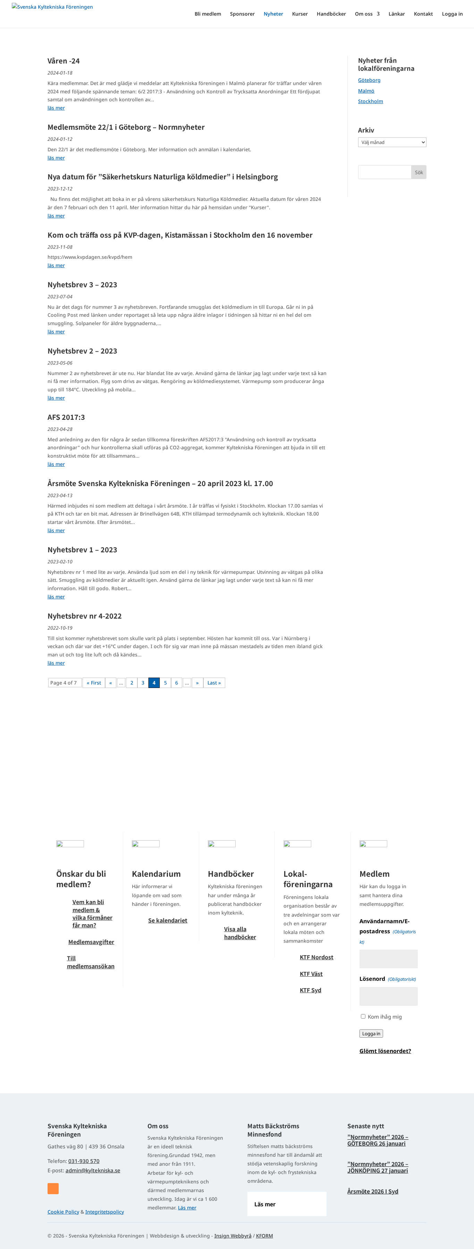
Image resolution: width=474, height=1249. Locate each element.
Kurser (300, 14)
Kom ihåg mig (385, 1016)
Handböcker (331, 14)
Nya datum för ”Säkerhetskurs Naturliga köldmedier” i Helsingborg (163, 176)
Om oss (364, 14)
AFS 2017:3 (66, 417)
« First (94, 682)
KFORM (264, 1235)
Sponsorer (242, 14)
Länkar (397, 14)
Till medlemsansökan (91, 962)
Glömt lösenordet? (385, 1051)
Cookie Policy (63, 1211)
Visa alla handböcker (240, 933)
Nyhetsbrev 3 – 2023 (82, 284)
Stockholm (370, 101)
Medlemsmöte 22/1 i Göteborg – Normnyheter (126, 127)
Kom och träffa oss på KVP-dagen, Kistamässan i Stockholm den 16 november (180, 235)
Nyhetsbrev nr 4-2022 (85, 616)
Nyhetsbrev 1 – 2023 (82, 549)
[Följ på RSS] (53, 1188)
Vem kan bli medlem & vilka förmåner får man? (92, 913)
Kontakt (423, 14)
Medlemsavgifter (91, 941)
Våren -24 (64, 61)
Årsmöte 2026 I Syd (372, 1191)
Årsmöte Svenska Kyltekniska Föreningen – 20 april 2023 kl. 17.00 (160, 483)
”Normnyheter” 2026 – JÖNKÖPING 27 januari (377, 1166)
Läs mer (187, 1207)
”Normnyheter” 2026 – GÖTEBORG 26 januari (377, 1139)
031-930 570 (84, 1160)
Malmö (366, 90)
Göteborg (369, 80)
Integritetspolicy (104, 1211)
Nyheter (273, 14)
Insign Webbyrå (233, 1235)
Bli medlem (208, 14)
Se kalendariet (167, 920)
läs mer (56, 107)
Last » (214, 682)
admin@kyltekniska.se (93, 1170)
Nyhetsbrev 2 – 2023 (82, 351)
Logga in (452, 14)
